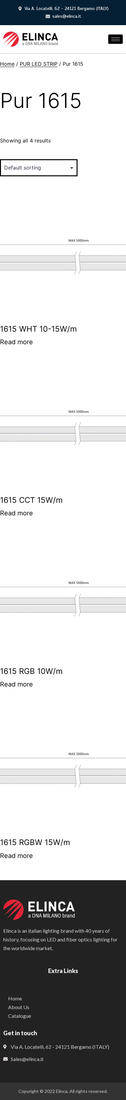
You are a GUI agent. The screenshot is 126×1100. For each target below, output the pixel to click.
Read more (16, 342)
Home (7, 64)
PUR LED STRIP (39, 64)
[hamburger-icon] (115, 39)
